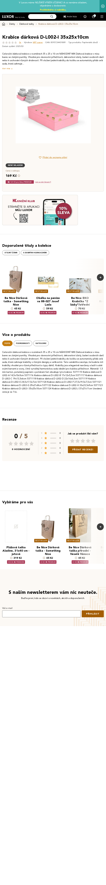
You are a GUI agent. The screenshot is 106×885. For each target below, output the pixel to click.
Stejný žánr (11, 253)
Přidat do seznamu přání (55, 157)
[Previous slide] (21, 114)
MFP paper (38, 42)
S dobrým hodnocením (35, 253)
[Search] (51, 16)
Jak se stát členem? (43, 182)
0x (20, 42)
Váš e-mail (7, 608)
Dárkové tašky (26, 24)
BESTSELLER (9, 291)
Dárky (12, 24)
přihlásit (92, 613)
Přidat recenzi (82, 449)
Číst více (6, 69)
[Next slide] (84, 114)
